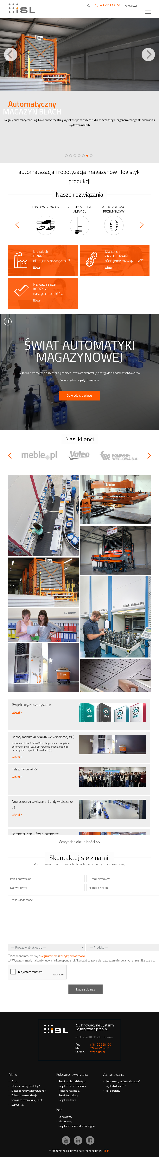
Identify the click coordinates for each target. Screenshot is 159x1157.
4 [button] (79, 155)
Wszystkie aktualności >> (79, 842)
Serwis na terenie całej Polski (27, 1100)
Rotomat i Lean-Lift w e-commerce (35, 833)
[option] (79, 90)
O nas (14, 1081)
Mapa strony (65, 1121)
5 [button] (83, 155)
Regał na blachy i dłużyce (72, 1081)
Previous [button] (10, 54)
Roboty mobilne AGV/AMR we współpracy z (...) (43, 736)
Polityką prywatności (72, 956)
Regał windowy (67, 1100)
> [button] (8, 321)
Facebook (90, 1140)
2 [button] (70, 155)
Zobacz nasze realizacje (24, 1095)
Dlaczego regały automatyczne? (28, 1091)
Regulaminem (49, 956)
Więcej (37, 267)
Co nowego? (65, 1117)
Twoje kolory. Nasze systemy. (31, 704)
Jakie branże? (113, 1091)
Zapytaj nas (17, 1104)
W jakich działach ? (116, 1086)
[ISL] (23, 8)
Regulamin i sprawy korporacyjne (77, 1126)
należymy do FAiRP (25, 769)
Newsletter (131, 5)
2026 (55, 1150)
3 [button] (74, 155)
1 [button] (66, 155)
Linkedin (78, 1140)
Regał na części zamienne (72, 1086)
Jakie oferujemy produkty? (25, 1086)
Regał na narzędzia (69, 1091)
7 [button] (91, 155)
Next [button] (148, 54)
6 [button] (87, 156)
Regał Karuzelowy (68, 1095)
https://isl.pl (97, 1052)
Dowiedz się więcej (79, 395)
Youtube (66, 1140)
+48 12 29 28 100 (110, 5)
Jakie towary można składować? (123, 1081)
